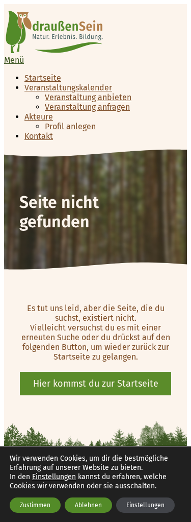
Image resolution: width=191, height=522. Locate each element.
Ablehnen (88, 505)
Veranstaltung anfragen (87, 107)
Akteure (38, 117)
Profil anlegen (70, 126)
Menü (14, 60)
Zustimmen (35, 505)
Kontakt (38, 136)
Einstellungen (54, 476)
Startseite (42, 78)
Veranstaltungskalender (68, 87)
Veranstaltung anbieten (88, 97)
